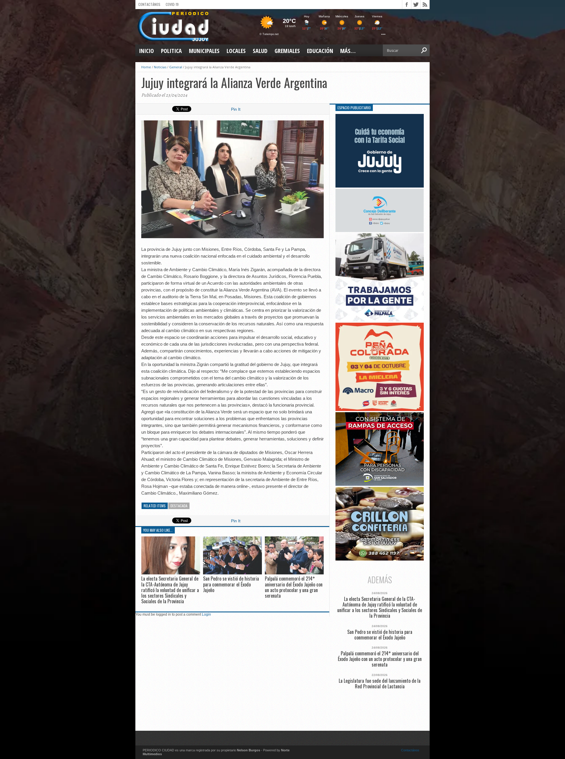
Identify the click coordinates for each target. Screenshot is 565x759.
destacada (178, 505)
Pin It (235, 109)
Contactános (410, 750)
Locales (236, 51)
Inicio (146, 51)
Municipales (204, 51)
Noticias (160, 67)
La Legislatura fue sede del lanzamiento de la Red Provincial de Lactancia (380, 683)
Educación (320, 51)
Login (206, 614)
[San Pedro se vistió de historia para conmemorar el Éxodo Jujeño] (232, 573)
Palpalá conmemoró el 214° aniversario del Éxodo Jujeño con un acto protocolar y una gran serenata (294, 587)
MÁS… (347, 51)
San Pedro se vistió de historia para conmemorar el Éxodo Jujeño (231, 584)
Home (146, 67)
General (175, 67)
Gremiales (287, 51)
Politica (171, 51)
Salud (260, 51)
